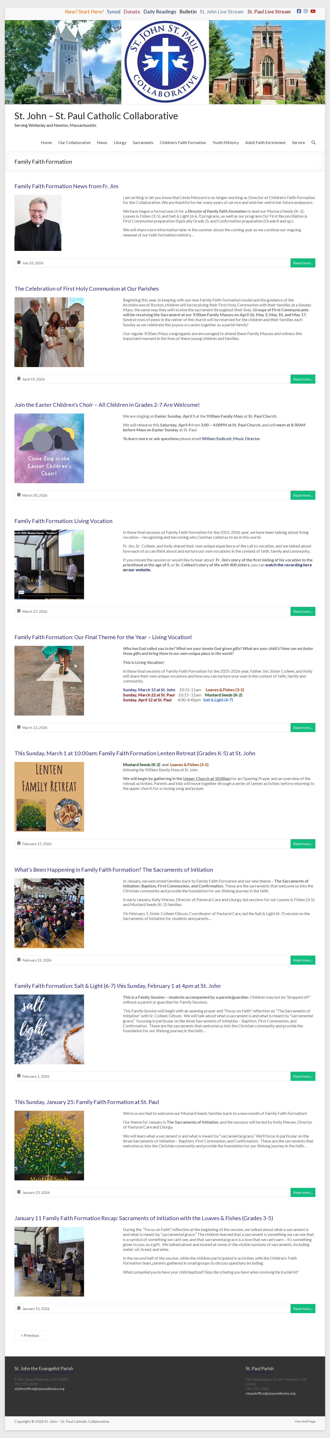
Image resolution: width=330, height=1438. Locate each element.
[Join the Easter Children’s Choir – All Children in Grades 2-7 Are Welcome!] (49, 417)
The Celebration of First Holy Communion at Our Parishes (86, 288)
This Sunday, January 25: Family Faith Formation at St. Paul (86, 1101)
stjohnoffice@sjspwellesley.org (39, 1388)
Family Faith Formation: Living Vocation (63, 520)
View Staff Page (305, 1421)
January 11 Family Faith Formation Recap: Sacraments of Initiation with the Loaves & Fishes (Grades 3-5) (143, 1217)
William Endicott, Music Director (231, 438)
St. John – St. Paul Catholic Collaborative (96, 115)
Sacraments (143, 142)
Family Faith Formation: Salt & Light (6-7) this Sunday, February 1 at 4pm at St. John (117, 985)
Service (298, 142)
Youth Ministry (225, 142)
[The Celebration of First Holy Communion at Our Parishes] (49, 300)
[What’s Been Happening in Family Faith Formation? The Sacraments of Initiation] (49, 881)
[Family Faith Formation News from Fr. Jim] (37, 198)
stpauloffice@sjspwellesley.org (270, 1393)
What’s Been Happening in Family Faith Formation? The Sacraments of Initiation (113, 869)
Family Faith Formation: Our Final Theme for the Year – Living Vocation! (103, 636)
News (102, 142)
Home (46, 142)
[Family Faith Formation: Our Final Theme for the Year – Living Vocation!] (49, 649)
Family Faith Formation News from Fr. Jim (66, 185)
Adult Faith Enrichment (265, 142)
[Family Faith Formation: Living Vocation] (49, 533)
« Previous (30, 1335)
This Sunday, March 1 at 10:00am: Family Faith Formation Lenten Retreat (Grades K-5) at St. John (134, 753)
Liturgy (120, 142)
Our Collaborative (74, 142)
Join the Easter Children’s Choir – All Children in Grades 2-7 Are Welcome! (107, 404)
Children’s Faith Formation (183, 142)
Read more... (303, 263)
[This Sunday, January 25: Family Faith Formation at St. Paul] (49, 1114)
